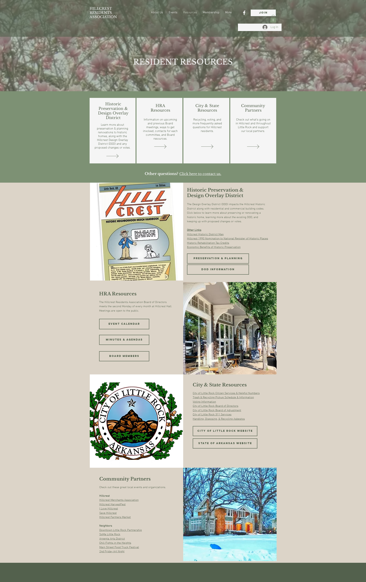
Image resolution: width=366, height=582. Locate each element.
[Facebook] (244, 13)
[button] (273, 19)
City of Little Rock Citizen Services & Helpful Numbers (226, 393)
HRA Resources (160, 108)
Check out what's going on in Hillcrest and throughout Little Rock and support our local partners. (253, 125)
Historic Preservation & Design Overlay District (113, 111)
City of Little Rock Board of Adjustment (217, 410)
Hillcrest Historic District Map (205, 234)
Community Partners (253, 108)
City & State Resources (207, 108)
